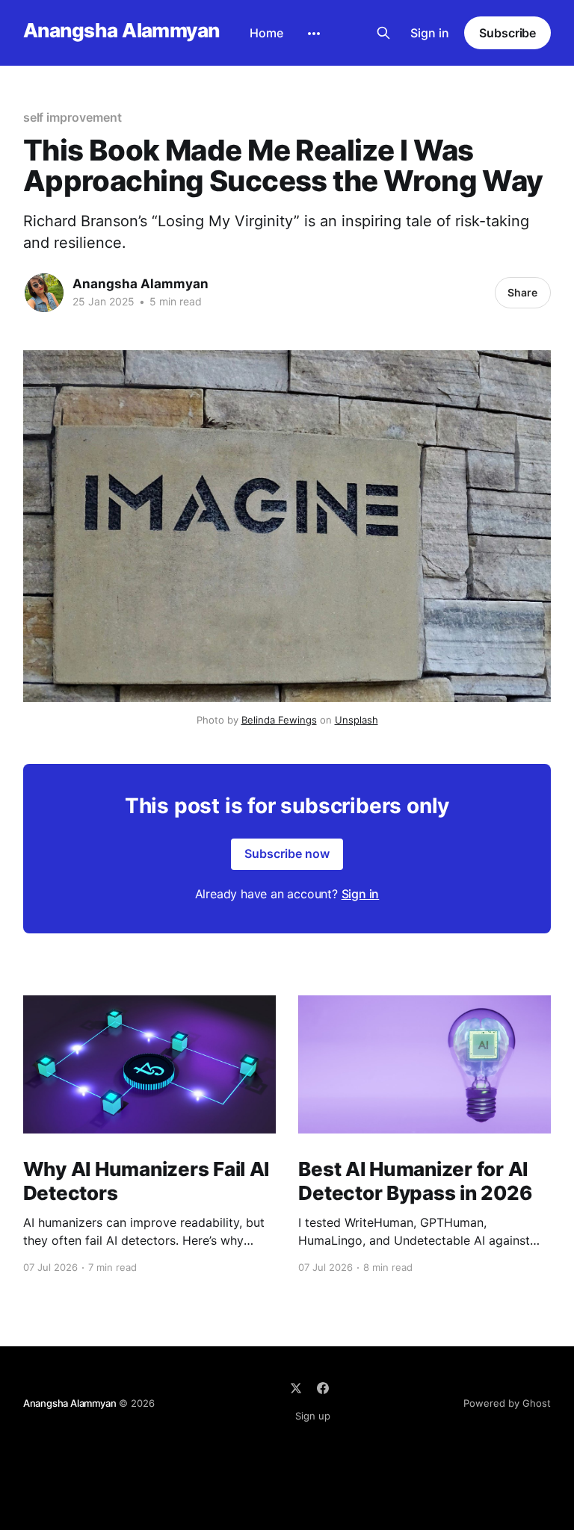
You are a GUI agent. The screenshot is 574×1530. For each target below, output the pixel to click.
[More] (314, 33)
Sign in (429, 32)
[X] (296, 1388)
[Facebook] (323, 1388)
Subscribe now (287, 853)
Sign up (312, 1416)
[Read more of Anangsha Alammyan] (44, 293)
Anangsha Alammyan (121, 31)
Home (266, 32)
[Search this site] (383, 33)
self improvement (72, 117)
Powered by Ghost (507, 1403)
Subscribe (507, 32)
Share (522, 292)
